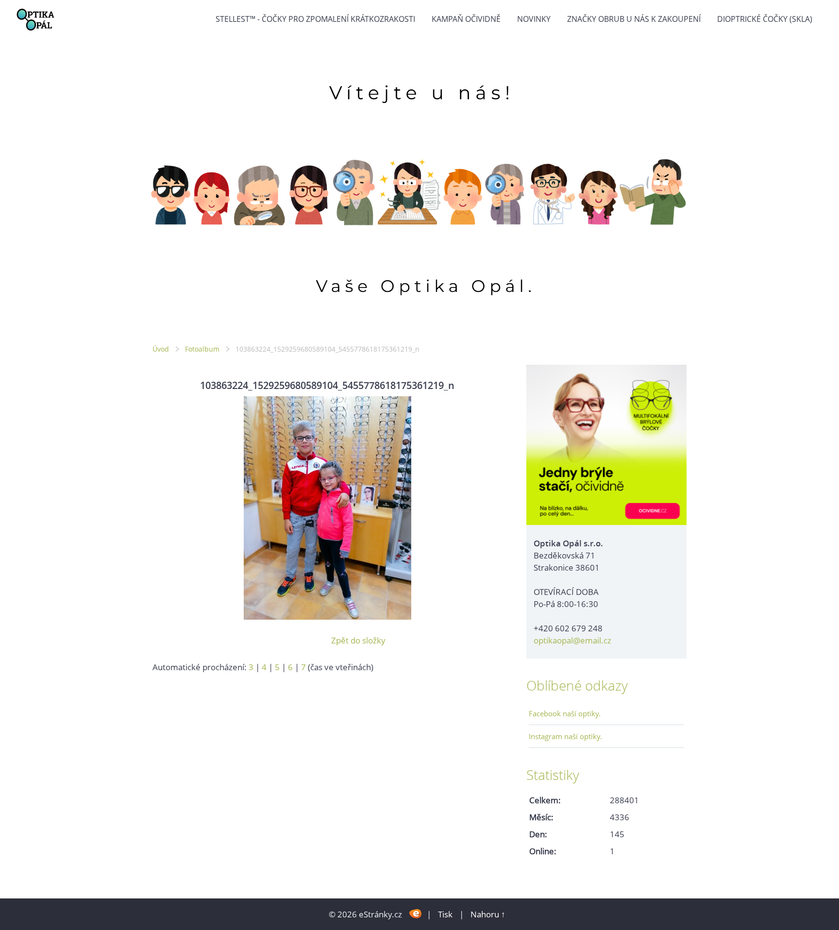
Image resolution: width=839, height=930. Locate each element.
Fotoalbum (202, 349)
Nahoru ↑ (487, 914)
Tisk (445, 914)
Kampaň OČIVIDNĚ (466, 19)
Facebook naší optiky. (565, 713)
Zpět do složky (358, 640)
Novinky (534, 19)
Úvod (160, 349)
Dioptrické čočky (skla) (764, 19)
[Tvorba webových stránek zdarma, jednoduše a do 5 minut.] (415, 913)
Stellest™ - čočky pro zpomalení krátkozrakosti (315, 19)
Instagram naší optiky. (565, 736)
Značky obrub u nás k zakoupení (634, 19)
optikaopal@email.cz (572, 640)
